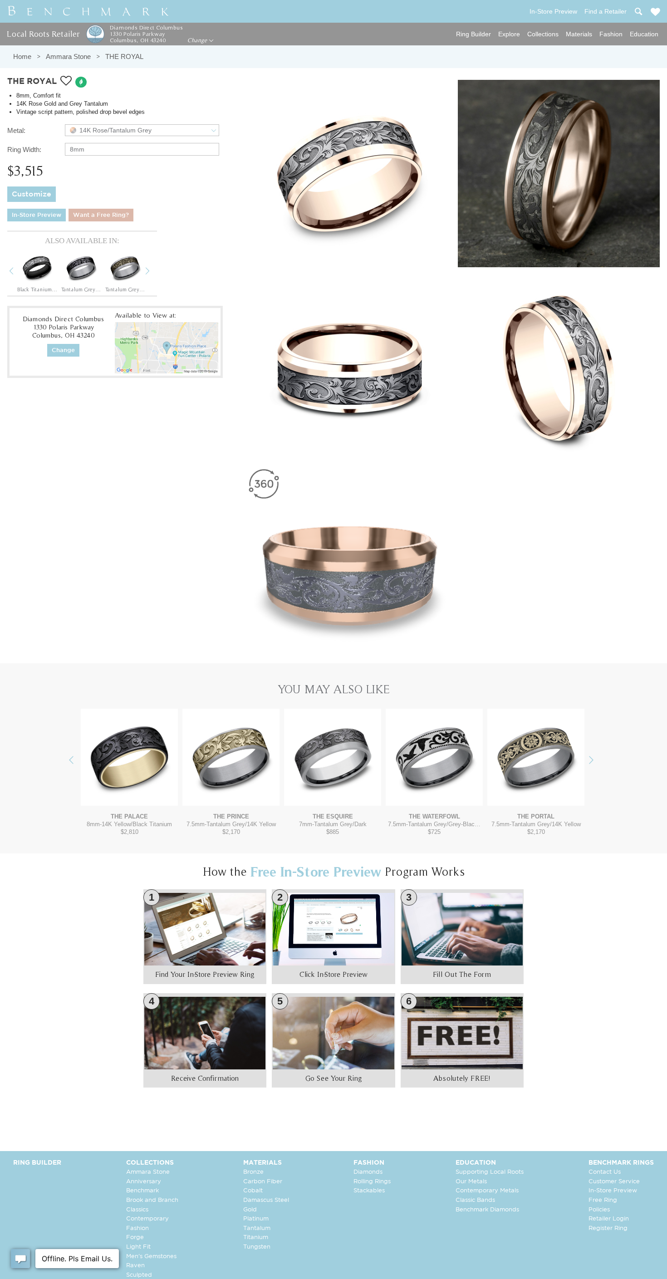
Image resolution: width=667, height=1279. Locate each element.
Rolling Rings (372, 1181)
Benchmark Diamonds (487, 1209)
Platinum (256, 1218)
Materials (579, 34)
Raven (135, 1265)
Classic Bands (475, 1200)
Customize (31, 194)
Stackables (369, 1190)
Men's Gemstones (151, 1256)
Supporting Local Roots (490, 1172)
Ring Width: (24, 149)
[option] (37, 272)
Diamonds (368, 1172)
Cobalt (253, 1190)
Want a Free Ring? (101, 215)
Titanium (255, 1237)
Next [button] (154, 272)
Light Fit (138, 1247)
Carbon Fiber (262, 1181)
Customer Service (614, 1181)
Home (22, 56)
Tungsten (256, 1247)
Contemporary (147, 1218)
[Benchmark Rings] (88, 11)
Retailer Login (609, 1218)
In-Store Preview (36, 215)
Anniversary (143, 1181)
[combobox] (142, 130)
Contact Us (605, 1172)
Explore (509, 34)
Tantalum (256, 1228)
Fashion (611, 34)
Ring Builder (473, 34)
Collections (543, 34)
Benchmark (142, 1190)
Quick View (129, 797)
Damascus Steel (266, 1200)
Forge (135, 1237)
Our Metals (471, 1181)
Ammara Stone (68, 56)
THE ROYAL (124, 56)
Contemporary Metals (487, 1190)
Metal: (16, 130)
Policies (599, 1209)
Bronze (253, 1172)
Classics (137, 1209)
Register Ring (608, 1228)
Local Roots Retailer (43, 34)
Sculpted (139, 1275)
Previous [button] (18, 272)
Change (198, 40)
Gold (250, 1209)
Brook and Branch (152, 1200)
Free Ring (603, 1200)
